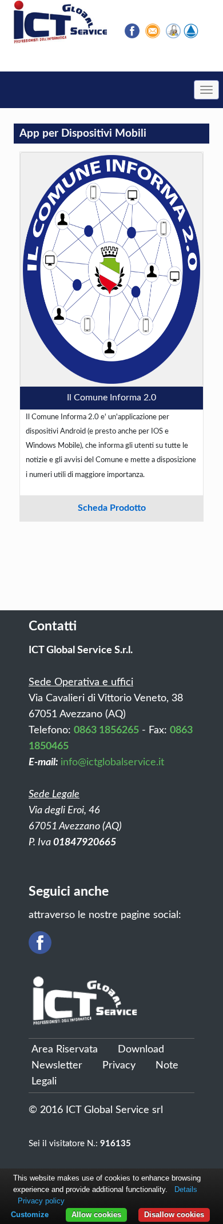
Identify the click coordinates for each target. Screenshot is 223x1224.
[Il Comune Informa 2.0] (111, 269)
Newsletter (56, 1065)
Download (141, 1049)
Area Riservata (64, 1049)
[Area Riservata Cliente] (173, 31)
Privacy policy (41, 1201)
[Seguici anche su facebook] (132, 31)
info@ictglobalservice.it (112, 762)
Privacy (119, 1065)
